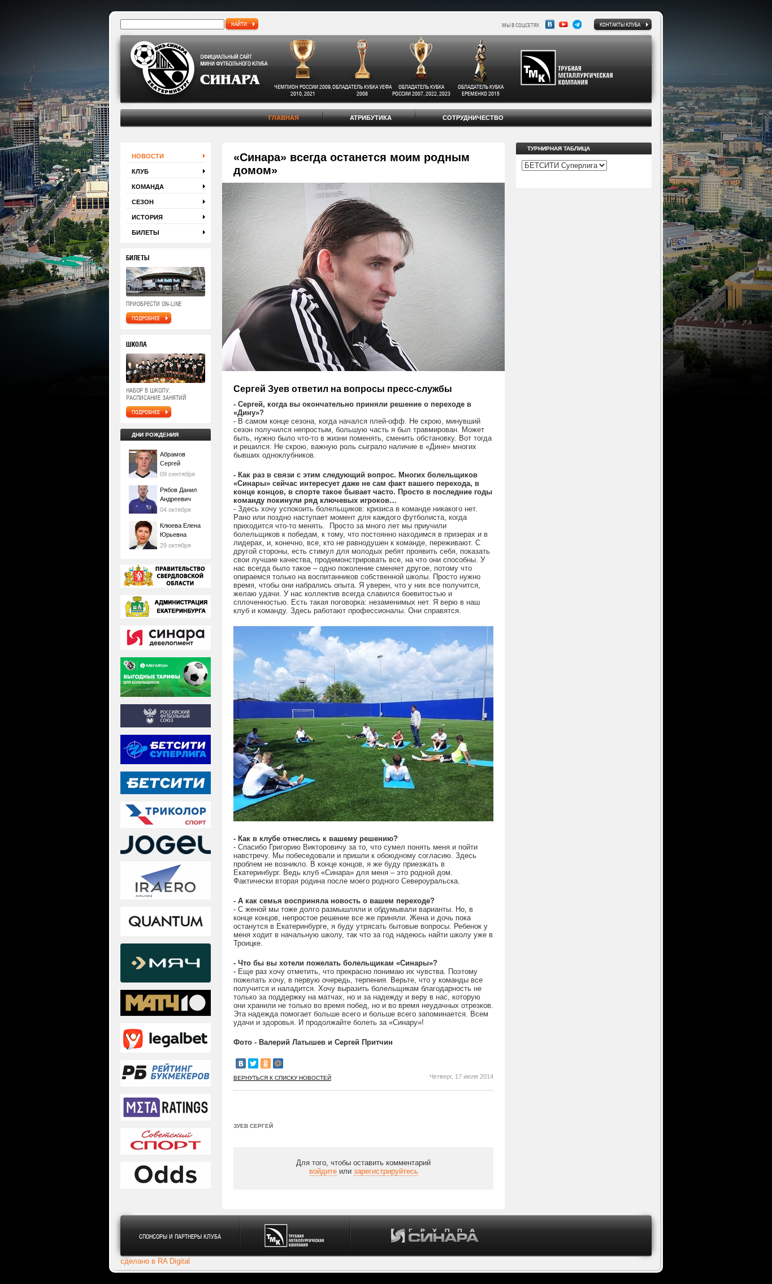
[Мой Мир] (278, 1063)
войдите (323, 1171)
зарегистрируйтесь (386, 1171)
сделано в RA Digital (155, 1261)
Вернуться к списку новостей (282, 1078)
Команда (148, 186)
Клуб (140, 171)
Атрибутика (371, 117)
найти (239, 23)
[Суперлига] (165, 750)
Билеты (145, 232)
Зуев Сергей (253, 1126)
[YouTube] (563, 24)
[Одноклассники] (266, 1063)
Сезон (143, 202)
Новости (148, 156)
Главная (283, 117)
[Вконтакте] (549, 24)
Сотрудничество (473, 117)
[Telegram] (577, 24)
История (147, 217)
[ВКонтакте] (241, 1063)
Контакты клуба (620, 24)
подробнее (146, 317)
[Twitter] (253, 1063)
